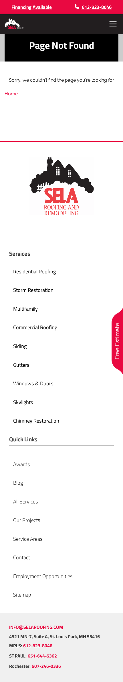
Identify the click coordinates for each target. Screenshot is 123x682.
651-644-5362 (42, 656)
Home (11, 94)
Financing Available (31, 7)
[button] (113, 24)
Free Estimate (117, 341)
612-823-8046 (37, 645)
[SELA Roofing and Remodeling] (14, 24)
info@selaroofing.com (36, 627)
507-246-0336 (46, 666)
